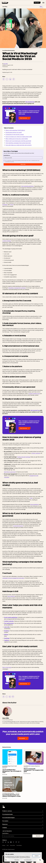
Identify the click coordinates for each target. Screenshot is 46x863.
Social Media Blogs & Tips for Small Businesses (9, 766)
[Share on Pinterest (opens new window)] (13, 79)
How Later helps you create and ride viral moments (19, 145)
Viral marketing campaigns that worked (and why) (18, 143)
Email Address (5, 833)
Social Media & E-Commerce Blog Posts (32, 766)
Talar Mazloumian (28, 773)
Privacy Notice (12, 845)
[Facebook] (18, 842)
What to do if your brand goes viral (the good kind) (18, 140)
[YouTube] (11, 842)
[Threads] (13, 842)
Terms (8, 845)
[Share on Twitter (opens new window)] (7, 79)
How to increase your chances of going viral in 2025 (19, 136)
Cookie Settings (19, 845)
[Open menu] (43, 3)
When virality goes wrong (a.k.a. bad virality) (17, 138)
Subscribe (23, 164)
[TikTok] (5, 842)
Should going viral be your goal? (14, 132)
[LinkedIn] (8, 842)
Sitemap (3, 845)
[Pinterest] (16, 842)
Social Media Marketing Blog (8, 793)
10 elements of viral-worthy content (15, 134)
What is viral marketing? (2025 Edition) (15, 130)
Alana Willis (5, 63)
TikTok (11, 204)
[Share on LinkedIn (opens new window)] (10, 79)
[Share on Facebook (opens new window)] (3, 79)
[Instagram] (3, 842)
